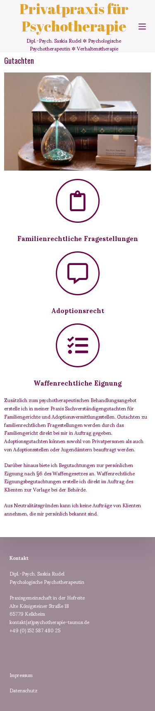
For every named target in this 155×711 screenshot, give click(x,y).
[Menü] (142, 26)
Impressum (21, 675)
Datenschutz (24, 690)
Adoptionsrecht (77, 310)
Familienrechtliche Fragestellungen (77, 238)
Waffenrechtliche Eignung (77, 382)
